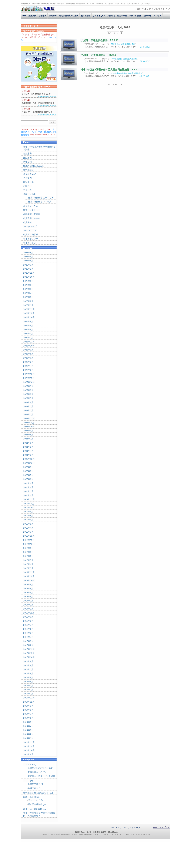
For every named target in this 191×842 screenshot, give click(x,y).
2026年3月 (28, 265)
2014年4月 (28, 726)
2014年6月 (28, 718)
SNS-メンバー (30, 230)
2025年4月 (28, 293)
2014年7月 (28, 714)
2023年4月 (28, 366)
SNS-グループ (30, 226)
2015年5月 (28, 677)
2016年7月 (28, 625)
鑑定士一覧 (122, 15)
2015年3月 (28, 685)
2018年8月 (28, 552)
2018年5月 (28, 560)
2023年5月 (28, 362)
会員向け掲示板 (30, 234)
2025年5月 (28, 289)
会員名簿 (27, 222)
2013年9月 (28, 754)
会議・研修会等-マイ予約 (39, 201)
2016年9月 (28, 617)
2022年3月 (28, 406)
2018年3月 (28, 568)
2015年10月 (29, 657)
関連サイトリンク (31, 210)
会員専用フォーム (31, 218)
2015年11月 (28, 653)
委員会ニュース (35, 772)
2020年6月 (28, 479)
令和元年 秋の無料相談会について (36, 94)
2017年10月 (29, 580)
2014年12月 (29, 698)
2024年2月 (28, 337)
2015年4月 (28, 681)
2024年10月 (29, 317)
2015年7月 (28, 669)
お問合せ (147, 15)
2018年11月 (28, 540)
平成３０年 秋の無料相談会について (37, 112)
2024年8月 (28, 321)
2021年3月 (28, 455)
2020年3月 (28, 491)
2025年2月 (28, 301)
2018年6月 (28, 556)
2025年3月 (28, 297)
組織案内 (32, 15)
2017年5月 (28, 596)
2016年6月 (28, 629)
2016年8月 (28, 621)
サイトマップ (29, 242)
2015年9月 (28, 661)
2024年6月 (28, 325)
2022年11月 (28, 378)
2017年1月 (28, 609)
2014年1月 (28, 738)
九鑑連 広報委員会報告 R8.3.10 (99, 40)
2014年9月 (28, 706)
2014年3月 (28, 730)
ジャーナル (33, 800)
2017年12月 (29, 572)
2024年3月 (28, 333)
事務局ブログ (34, 784)
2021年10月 (29, 426)
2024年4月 (28, 329)
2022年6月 (28, 394)
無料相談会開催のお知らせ (47, 96)
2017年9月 (28, 584)
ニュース (27, 764)
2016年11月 (28, 613)
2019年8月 (28, 515)
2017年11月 (28, 576)
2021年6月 (28, 443)
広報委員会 (115, 44)
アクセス (157, 15)
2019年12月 (29, 499)
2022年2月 (28, 410)
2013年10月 (29, 750)
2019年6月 (28, 519)
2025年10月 (29, 277)
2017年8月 (28, 588)
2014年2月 (28, 734)
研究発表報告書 (35, 804)
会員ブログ (33, 788)
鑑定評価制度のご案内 (68, 15)
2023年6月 (28, 358)
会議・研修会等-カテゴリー (41, 197)
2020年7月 (28, 475)
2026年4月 (28, 260)
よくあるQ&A (99, 15)
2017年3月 (28, 601)
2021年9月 (28, 430)
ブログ (26, 780)
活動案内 (42, 15)
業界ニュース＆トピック (39, 776)
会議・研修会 (29, 194)
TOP (24, 15)
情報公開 (53, 15)
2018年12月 (29, 536)
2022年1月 (28, 414)
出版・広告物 (135, 15)
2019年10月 (29, 507)
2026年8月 (28, 252)
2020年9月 (28, 467)
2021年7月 (28, 439)
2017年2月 (28, 605)
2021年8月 (28, 434)
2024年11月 (28, 313)
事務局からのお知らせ (38, 768)
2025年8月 (28, 285)
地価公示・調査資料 (32, 809)
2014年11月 (28, 702)
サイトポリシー (30, 238)
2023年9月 (28, 350)
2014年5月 (28, 722)
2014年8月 (28, 710)
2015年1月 (28, 693)
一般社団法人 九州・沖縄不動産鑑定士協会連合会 (39, 132)
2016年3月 (28, 641)
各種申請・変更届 (31, 214)
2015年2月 (28, 689)
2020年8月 (28, 471)
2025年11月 (28, 273)
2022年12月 (29, 374)
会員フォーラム (30, 206)
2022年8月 (28, 390)
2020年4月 (28, 487)
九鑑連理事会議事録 (119, 73)
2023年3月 (28, 370)
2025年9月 (28, 281)
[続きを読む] (145, 47)
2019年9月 (28, 511)
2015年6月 (28, 673)
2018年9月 (28, 548)
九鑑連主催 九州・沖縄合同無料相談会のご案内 (38, 103)
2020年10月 (29, 463)
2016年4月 (28, 637)
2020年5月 (28, 483)
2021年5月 (28, 447)
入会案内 (111, 15)
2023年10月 (29, 346)
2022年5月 (28, 398)
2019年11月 (28, 503)
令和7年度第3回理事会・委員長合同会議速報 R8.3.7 (110, 69)
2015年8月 (28, 665)
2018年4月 (28, 564)
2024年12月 (29, 309)
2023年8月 (28, 354)
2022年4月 (28, 402)
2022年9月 (28, 386)
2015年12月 (29, 649)
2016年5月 (28, 633)
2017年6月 (28, 592)
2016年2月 (28, 645)
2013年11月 (28, 746)
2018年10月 (29, 544)
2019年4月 (28, 528)
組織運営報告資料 (128, 44)
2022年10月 (29, 382)
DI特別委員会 (116, 59)
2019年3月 (28, 532)
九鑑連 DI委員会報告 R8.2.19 (98, 55)
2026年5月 (28, 256)
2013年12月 (29, 742)
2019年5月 (28, 524)
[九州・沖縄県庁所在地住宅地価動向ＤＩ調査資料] (39, 81)
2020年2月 (28, 495)
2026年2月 (28, 269)
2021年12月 (29, 418)
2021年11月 (28, 422)
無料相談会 (85, 15)
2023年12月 (29, 342)
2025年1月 (28, 305)
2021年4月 (28, 451)
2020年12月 (29, 459)
